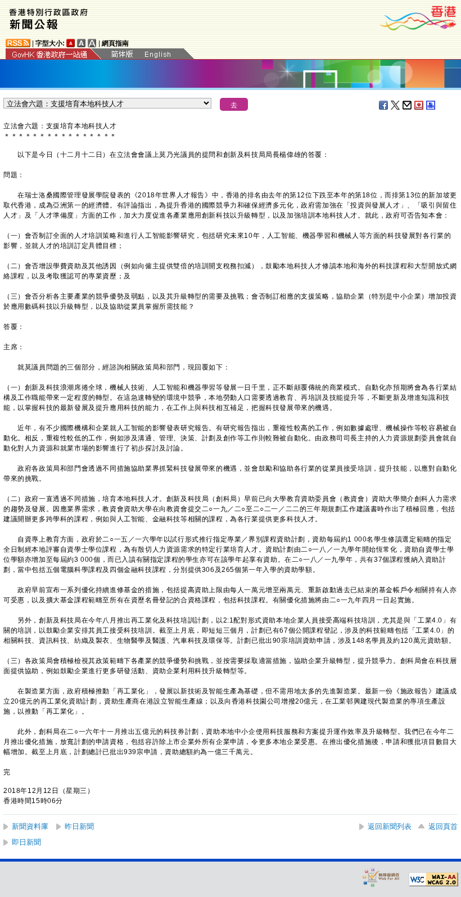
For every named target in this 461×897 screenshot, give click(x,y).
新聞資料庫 (30, 826)
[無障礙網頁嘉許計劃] (381, 877)
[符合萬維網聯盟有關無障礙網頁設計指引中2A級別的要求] (433, 879)
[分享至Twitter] (396, 105)
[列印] (431, 105)
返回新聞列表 (390, 826)
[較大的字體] (81, 43)
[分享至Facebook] (384, 105)
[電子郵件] (408, 105)
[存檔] (419, 105)
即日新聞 (26, 842)
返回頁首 (443, 826)
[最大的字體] (92, 43)
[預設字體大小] (70, 43)
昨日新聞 (79, 826)
